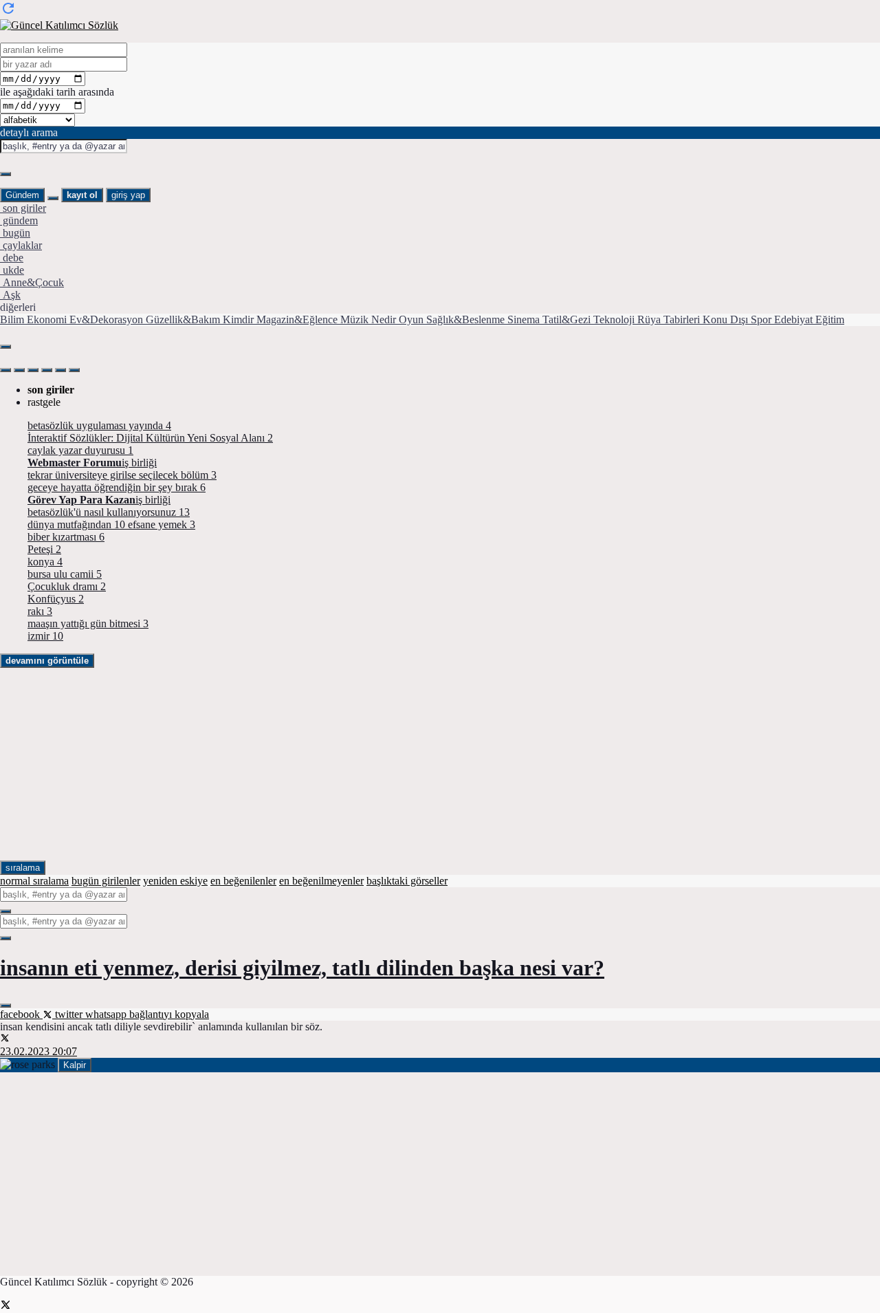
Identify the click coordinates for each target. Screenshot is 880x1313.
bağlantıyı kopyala (169, 1014)
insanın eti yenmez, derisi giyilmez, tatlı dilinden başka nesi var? (302, 967)
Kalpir (74, 1065)
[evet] (5, 911)
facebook (21, 1014)
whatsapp (107, 1014)
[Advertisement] (412, 764)
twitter (68, 1014)
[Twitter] (5, 1306)
